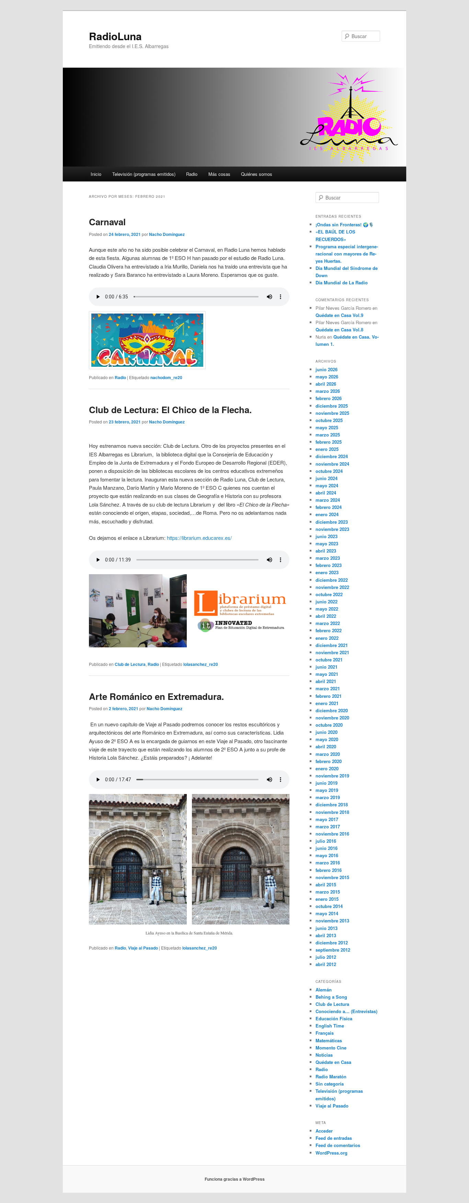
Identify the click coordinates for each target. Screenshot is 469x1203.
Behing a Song (331, 997)
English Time (330, 1025)
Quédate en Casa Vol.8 (339, 329)
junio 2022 (327, 601)
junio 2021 (327, 666)
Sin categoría (330, 1083)
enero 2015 (327, 899)
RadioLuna (115, 36)
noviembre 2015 (332, 877)
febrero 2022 (329, 630)
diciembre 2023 (332, 522)
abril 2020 (326, 746)
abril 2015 (326, 884)
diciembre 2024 (332, 456)
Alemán (324, 989)
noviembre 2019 (332, 775)
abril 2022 (326, 616)
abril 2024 (326, 492)
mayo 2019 (327, 790)
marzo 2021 (328, 688)
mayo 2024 (327, 485)
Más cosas (219, 174)
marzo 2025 (328, 434)
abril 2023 (326, 550)
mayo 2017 (327, 819)
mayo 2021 (327, 674)
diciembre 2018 (332, 804)
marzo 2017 (328, 826)
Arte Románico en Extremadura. (156, 696)
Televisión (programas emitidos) (143, 174)
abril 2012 (326, 964)
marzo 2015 (328, 891)
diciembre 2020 (332, 710)
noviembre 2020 (332, 717)
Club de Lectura (130, 664)
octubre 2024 (329, 471)
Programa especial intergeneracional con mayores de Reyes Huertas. (347, 253)
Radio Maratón (331, 1076)
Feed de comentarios (338, 1145)
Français (325, 1033)
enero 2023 (327, 572)
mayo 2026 (327, 376)
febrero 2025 (329, 442)
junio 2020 (327, 732)
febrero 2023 (329, 565)
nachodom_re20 (166, 377)
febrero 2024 (329, 507)
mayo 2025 (327, 427)
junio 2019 (327, 783)
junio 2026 (327, 369)
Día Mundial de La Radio (342, 282)
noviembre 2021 (332, 652)
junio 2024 (327, 478)
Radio (191, 174)
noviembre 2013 (332, 920)
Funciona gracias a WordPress (235, 1179)
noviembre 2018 (332, 812)
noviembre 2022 (332, 587)
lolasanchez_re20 (200, 664)
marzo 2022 (328, 623)
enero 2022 (327, 638)
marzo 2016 (328, 862)
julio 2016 (326, 841)
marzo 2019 (328, 797)
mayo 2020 (327, 739)
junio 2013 (327, 928)
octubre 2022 (329, 594)
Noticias (324, 1055)
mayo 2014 (327, 913)
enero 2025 (327, 449)
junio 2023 (327, 536)
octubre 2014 (329, 906)
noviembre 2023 (332, 529)
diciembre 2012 (332, 942)
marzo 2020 (328, 754)
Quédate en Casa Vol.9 (339, 315)
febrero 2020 (329, 761)
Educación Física (334, 1018)
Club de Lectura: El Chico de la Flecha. (170, 409)
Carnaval (107, 221)
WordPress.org (331, 1152)
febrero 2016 (329, 870)
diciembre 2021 (332, 645)
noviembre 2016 (332, 833)
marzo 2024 (328, 500)
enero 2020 (327, 768)
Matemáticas (329, 1040)
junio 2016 (327, 848)
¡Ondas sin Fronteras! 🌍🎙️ (345, 224)
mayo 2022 (327, 608)
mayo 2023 (327, 543)
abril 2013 (326, 935)
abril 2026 (326, 384)
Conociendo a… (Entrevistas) (346, 1011)
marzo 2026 (328, 391)
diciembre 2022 (332, 580)
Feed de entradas (334, 1138)
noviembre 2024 (332, 464)
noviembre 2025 (332, 413)
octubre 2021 (329, 659)
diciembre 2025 (332, 405)
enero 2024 (327, 514)
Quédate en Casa (333, 1062)
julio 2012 (326, 957)
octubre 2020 (329, 725)
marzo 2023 (328, 558)
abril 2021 (326, 681)
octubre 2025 (329, 420)
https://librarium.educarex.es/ (199, 537)
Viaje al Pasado (143, 948)
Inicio (96, 174)
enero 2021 (327, 703)
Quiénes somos (256, 174)
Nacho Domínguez (167, 234)
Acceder (324, 1130)
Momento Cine (331, 1047)
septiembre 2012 (333, 949)
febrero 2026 (329, 398)
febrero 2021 (329, 696)
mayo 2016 (327, 855)
